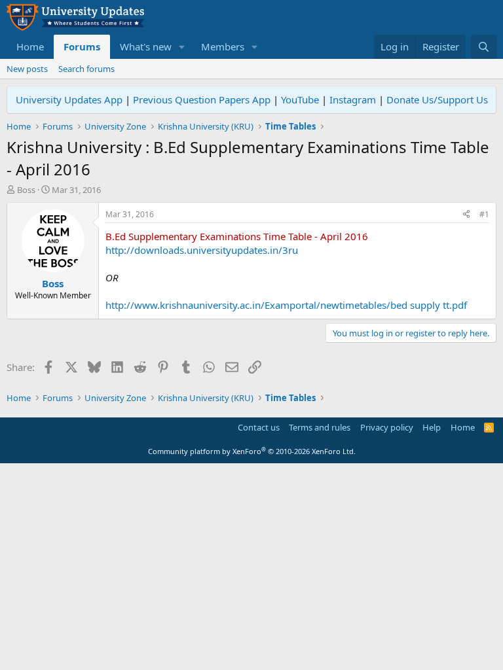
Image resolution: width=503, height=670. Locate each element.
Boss (26, 190)
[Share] (466, 214)
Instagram (352, 99)
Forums (82, 46)
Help (431, 427)
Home (30, 46)
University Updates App (69, 99)
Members (222, 46)
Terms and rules (319, 427)
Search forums (86, 69)
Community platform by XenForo (252, 451)
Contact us (259, 427)
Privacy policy (386, 427)
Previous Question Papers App (201, 99)
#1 (484, 214)
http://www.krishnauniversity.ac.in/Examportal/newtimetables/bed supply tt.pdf (286, 304)
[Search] (483, 47)
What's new (146, 46)
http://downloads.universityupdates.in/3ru (201, 249)
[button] (182, 47)
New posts (27, 69)
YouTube (300, 99)
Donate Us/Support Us (437, 99)
